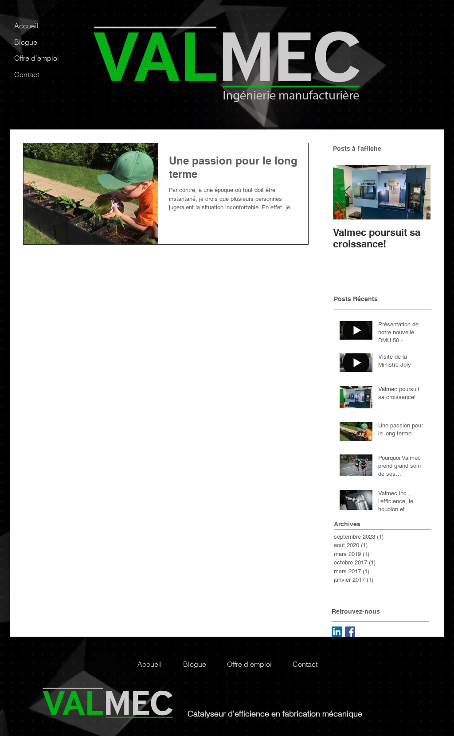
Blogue (25, 42)
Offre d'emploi (36, 58)
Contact (26, 74)
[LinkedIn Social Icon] (337, 631)
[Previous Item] (347, 192)
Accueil (26, 25)
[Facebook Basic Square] (350, 631)
